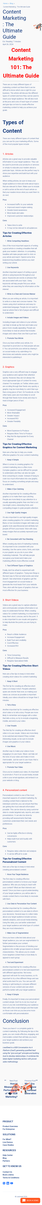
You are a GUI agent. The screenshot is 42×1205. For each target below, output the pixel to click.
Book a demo (8, 1175)
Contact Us (7, 1172)
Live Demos (8, 1142)
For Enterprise (9, 1129)
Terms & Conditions (11, 1178)
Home (5, 3)
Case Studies (8, 1145)
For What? (7, 1139)
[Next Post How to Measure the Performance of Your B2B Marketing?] (30, 1088)
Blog (11, 3)
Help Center (8, 1155)
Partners (6, 1161)
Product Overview (10, 1126)
